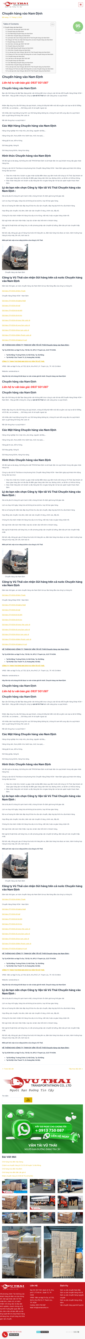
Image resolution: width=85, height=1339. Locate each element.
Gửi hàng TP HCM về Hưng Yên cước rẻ (16, 320)
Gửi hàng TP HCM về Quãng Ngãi (14, 301)
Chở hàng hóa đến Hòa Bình (12, 1169)
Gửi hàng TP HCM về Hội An (12, 315)
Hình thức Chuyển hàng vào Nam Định (19, 35)
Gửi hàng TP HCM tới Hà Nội (12, 310)
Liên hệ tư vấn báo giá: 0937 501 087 (18, 29)
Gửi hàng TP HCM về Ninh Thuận (14, 291)
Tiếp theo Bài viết (76, 1069)
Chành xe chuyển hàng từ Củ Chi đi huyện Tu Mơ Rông (21, 1165)
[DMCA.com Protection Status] (42, 1332)
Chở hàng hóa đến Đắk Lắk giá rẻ (14, 1172)
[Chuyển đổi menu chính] (80, 4)
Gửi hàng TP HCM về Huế (11, 306)
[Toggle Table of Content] (51, 24)
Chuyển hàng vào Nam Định (13, 27)
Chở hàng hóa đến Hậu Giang (12, 1162)
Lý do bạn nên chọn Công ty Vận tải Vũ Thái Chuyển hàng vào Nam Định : (29, 37)
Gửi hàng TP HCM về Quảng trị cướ (14, 340)
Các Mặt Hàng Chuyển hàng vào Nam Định (20, 33)
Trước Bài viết (8, 1069)
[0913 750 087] (5, 1334)
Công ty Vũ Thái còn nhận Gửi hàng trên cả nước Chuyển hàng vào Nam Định (30, 40)
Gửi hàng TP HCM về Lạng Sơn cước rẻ (16, 325)
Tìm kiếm (5, 1096)
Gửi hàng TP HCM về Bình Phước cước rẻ (16, 335)
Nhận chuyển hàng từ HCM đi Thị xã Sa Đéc (17, 1176)
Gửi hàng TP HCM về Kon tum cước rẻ (15, 330)
